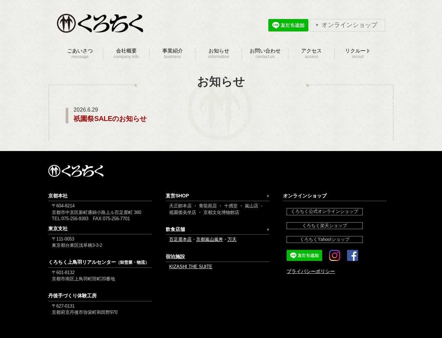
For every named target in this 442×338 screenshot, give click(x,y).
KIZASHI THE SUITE (190, 266)
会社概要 (126, 53)
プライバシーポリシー (311, 271)
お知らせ (218, 53)
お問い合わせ (265, 53)
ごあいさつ (80, 53)
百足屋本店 (180, 239)
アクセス (311, 53)
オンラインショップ (349, 25)
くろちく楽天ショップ (324, 225)
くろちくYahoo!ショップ (324, 239)
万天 (232, 239)
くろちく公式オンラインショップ (324, 211)
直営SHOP (177, 195)
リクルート (358, 53)
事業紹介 (172, 53)
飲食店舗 (175, 229)
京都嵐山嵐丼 (209, 239)
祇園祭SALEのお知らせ (110, 118)
